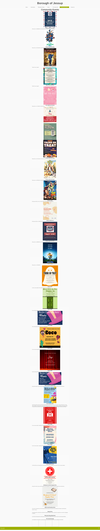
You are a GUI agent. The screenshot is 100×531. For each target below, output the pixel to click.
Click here (66, 512)
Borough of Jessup (50, 3)
